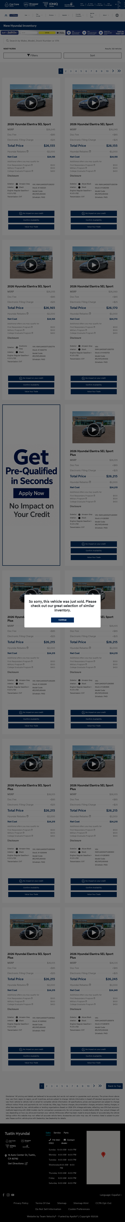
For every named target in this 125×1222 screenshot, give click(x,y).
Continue (62, 620)
